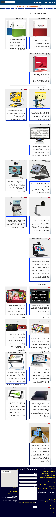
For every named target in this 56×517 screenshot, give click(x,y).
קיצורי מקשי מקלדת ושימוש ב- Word (47, 495)
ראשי (53, 8)
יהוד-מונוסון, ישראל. (13, 491)
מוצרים (48, 8)
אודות (16, 8)
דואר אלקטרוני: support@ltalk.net (11, 493)
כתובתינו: (15, 487)
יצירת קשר (22, 8)
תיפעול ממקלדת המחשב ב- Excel (48, 505)
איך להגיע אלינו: (12, 469)
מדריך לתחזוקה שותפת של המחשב (48, 475)
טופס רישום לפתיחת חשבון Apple (48, 473)
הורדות (30, 8)
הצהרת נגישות (8, 8)
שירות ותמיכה (39, 8)
